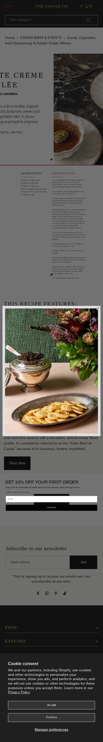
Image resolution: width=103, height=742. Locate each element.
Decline (51, 717)
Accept (51, 705)
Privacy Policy (19, 692)
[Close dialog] (98, 308)
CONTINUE (51, 507)
